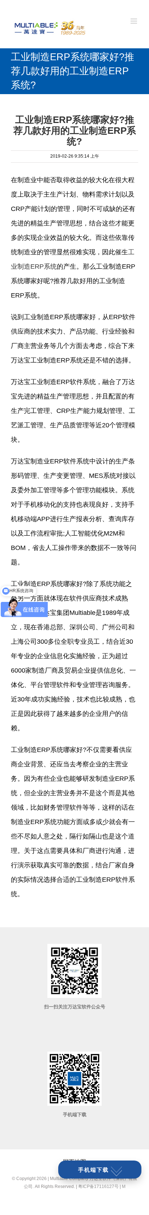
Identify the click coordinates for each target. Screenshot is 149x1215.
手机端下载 (93, 1170)
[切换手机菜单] (134, 21)
